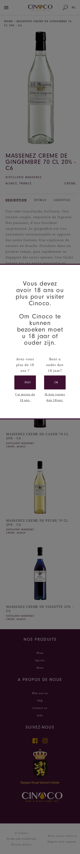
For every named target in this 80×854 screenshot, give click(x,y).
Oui (28, 382)
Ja (56, 382)
